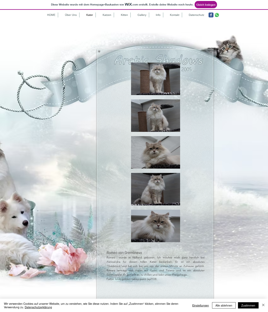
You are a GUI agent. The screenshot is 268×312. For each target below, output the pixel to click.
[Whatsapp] (216, 15)
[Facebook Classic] (211, 15)
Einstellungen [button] (200, 305)
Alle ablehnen (223, 305)
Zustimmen (248, 305)
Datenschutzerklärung (38, 307)
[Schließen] (263, 305)
